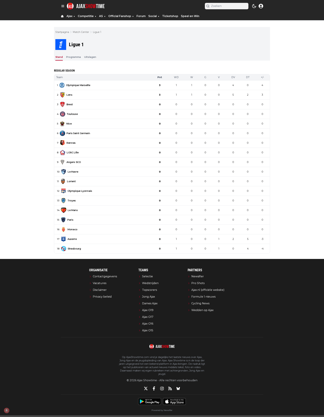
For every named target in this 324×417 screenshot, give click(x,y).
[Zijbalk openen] (63, 6)
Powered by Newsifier (162, 410)
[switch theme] (254, 6)
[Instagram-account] (162, 388)
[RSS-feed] (170, 388)
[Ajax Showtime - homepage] (86, 6)
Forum (141, 16)
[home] (62, 16)
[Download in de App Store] (174, 401)
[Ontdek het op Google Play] (149, 401)
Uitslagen (90, 57)
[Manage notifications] (6, 410)
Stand (59, 57)
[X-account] (146, 388)
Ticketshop (170, 16)
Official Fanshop (119, 16)
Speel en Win (190, 16)
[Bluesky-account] (178, 388)
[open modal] (261, 6)
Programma (73, 57)
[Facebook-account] (154, 388)
